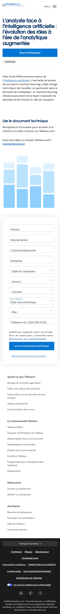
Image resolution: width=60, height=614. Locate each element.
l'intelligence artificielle (16, 80)
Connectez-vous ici (14, 144)
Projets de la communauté (21, 450)
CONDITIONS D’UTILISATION (42, 564)
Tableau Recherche (17, 403)
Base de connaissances (19, 512)
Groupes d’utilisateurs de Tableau (25, 432)
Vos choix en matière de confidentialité (32, 584)
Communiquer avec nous (20, 409)
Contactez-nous (30, 558)
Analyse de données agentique (23, 382)
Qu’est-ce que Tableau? (21, 377)
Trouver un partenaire (19, 488)
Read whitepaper (30, 52)
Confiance (16, 551)
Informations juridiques (14, 564)
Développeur (42, 551)
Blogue (28, 551)
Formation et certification (21, 518)
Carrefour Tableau (17, 456)
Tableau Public (15, 427)
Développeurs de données (21, 444)
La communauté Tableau (22, 421)
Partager (10, 61)
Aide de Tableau (16, 523)
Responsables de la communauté (25, 438)
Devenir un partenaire (19, 494)
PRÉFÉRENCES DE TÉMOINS (29, 578)
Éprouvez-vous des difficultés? (29, 356)
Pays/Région (16, 299)
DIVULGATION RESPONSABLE (37, 571)
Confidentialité (14, 571)
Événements (13, 471)
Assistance (13, 506)
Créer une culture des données (23, 388)
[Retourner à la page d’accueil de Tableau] (14, 6)
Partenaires (14, 482)
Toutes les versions (17, 529)
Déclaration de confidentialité (27, 338)
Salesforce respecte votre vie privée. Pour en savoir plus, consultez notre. (31, 335)
